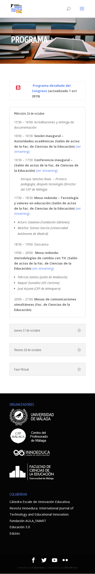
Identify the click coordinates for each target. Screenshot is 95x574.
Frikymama (38, 567)
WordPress (71, 567)
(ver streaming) (47, 170)
